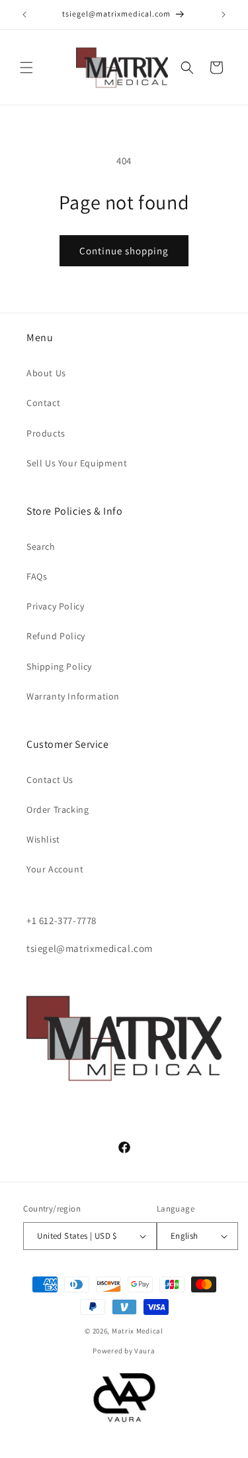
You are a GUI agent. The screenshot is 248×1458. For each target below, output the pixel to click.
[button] (26, 67)
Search (41, 546)
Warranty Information (73, 696)
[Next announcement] (223, 14)
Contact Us (49, 780)
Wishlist (43, 839)
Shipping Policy (59, 666)
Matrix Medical (137, 1330)
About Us (46, 373)
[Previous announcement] (24, 14)
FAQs (36, 576)
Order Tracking (57, 809)
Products (45, 433)
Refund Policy (55, 636)
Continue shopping (124, 250)
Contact (43, 403)
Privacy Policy (55, 606)
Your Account (54, 869)
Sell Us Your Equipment (76, 463)
